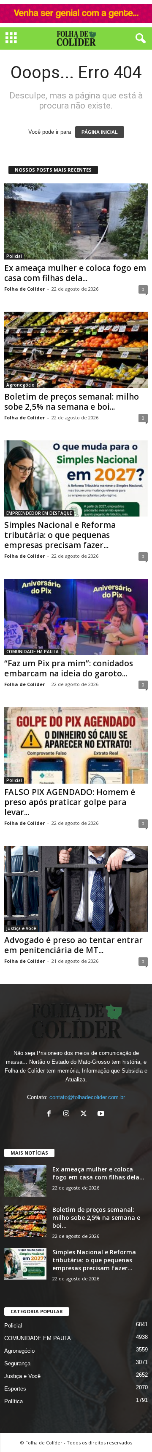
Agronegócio (20, 385)
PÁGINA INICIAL (99, 132)
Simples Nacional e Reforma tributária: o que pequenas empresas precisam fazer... (60, 535)
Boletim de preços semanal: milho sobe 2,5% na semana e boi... (71, 401)
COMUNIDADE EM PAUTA (32, 651)
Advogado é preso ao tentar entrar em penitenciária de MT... (73, 945)
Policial (14, 256)
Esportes (15, 1389)
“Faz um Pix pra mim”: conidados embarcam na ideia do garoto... (68, 668)
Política (13, 1401)
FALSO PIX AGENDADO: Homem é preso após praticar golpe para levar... (69, 802)
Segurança (17, 1363)
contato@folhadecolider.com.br (87, 1097)
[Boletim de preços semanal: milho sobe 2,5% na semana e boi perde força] (76, 350)
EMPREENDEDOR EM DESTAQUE (39, 513)
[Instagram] (68, 1114)
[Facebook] (51, 1114)
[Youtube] (102, 1114)
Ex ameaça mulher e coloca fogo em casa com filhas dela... (75, 273)
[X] (85, 1114)
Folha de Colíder (24, 289)
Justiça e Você (21, 928)
